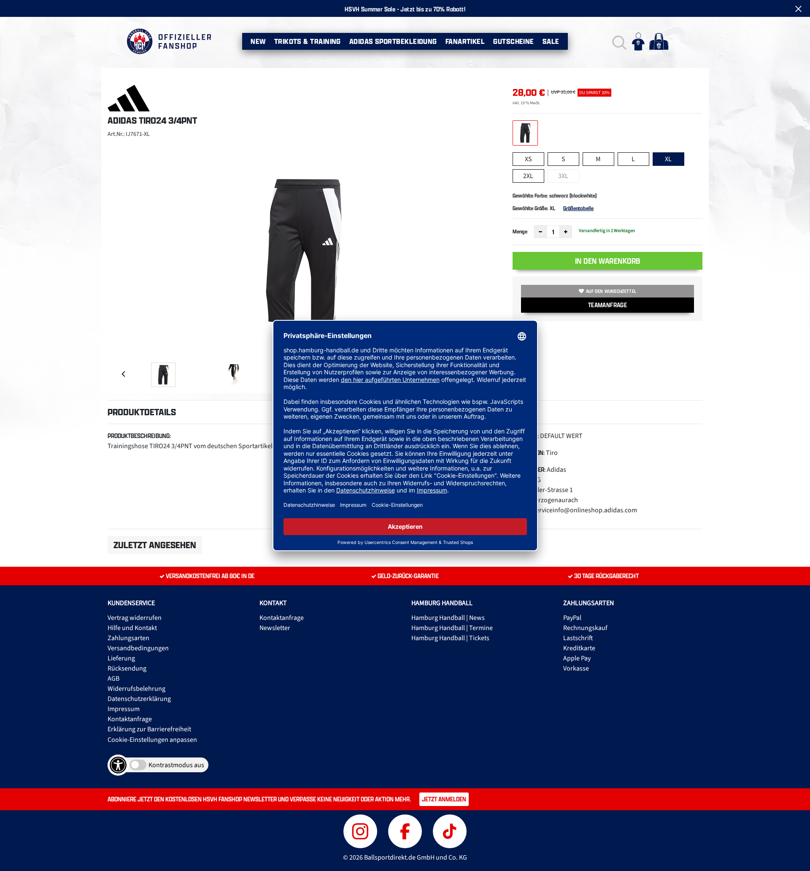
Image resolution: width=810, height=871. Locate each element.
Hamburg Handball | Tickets (450, 638)
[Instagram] (361, 830)
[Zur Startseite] (169, 41)
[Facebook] (406, 830)
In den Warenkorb (607, 261)
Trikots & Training (307, 41)
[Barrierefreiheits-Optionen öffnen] (118, 765)
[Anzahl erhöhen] (565, 231)
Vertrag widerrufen (135, 618)
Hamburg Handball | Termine (452, 628)
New (258, 41)
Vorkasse (576, 668)
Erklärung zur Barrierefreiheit (149, 729)
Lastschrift (578, 638)
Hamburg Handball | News (448, 618)
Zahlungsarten (128, 638)
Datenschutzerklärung (139, 699)
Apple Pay (577, 658)
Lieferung (121, 658)
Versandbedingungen (138, 648)
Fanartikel (465, 41)
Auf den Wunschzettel (611, 291)
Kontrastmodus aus (176, 765)
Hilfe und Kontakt (132, 628)
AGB (113, 678)
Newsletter (274, 628)
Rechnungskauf (585, 628)
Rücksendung (127, 668)
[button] (618, 41)
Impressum (124, 709)
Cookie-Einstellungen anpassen (152, 740)
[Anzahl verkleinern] (540, 231)
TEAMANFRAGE (607, 305)
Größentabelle (578, 208)
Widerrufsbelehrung (136, 688)
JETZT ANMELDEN (444, 799)
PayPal (572, 618)
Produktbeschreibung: (139, 436)
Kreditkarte (579, 648)
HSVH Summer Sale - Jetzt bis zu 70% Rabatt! (405, 9)
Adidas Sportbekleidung (393, 41)
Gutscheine (513, 41)
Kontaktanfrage (130, 719)
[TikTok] (450, 830)
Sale (551, 41)
